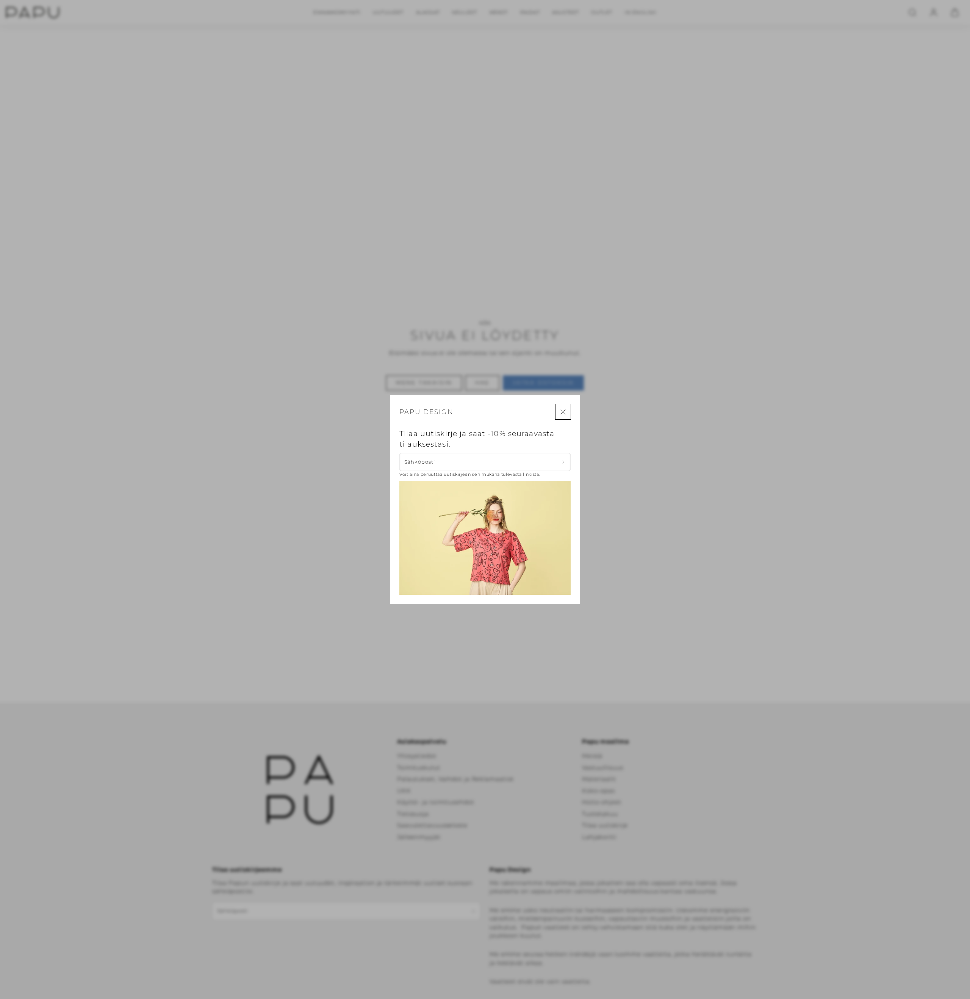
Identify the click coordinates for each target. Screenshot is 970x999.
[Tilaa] (564, 462)
